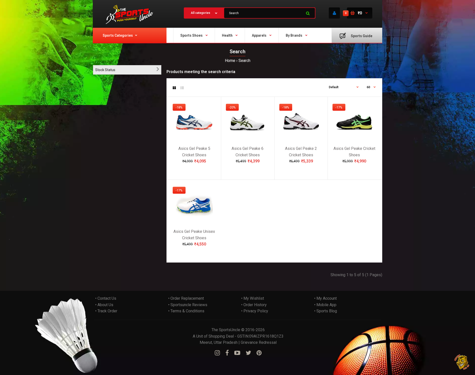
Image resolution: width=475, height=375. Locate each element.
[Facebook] (227, 352)
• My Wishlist (252, 298)
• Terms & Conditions (186, 311)
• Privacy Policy (254, 311)
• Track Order (106, 311)
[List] (182, 88)
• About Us (104, 304)
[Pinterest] (259, 352)
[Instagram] (217, 352)
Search (244, 60)
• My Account (325, 298)
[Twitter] (248, 352)
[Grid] (174, 88)
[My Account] (334, 13)
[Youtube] (237, 352)
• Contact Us (105, 298)
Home (230, 60)
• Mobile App (325, 304)
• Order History (254, 304)
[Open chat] (462, 362)
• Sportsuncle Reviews (187, 304)
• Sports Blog (325, 311)
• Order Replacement (186, 298)
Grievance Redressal (259, 342)
